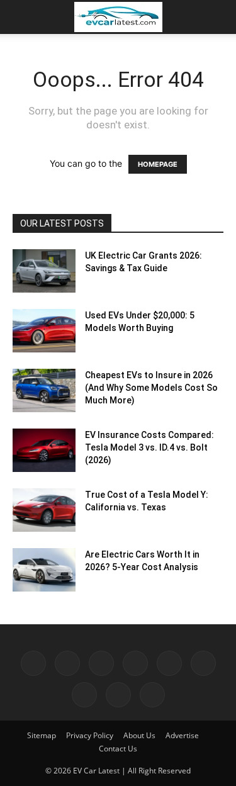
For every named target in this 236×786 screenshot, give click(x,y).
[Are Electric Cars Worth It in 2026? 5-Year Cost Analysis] (44, 570)
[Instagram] (101, 663)
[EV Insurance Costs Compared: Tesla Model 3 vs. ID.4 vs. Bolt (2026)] (44, 450)
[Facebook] (33, 663)
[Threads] (152, 694)
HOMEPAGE (157, 164)
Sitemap (41, 735)
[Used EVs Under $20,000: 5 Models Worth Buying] (44, 330)
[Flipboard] (67, 663)
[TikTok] (203, 663)
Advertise (182, 735)
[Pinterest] (135, 663)
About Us (139, 735)
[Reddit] (169, 663)
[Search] (218, 17)
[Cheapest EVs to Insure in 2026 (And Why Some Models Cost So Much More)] (44, 390)
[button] (21, 17)
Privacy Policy (89, 735)
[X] (84, 694)
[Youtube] (118, 694)
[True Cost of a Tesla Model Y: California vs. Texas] (44, 510)
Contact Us (118, 748)
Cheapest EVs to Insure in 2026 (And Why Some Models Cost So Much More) (151, 387)
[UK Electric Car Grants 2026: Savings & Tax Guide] (44, 271)
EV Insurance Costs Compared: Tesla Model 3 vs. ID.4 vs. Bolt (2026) (149, 447)
